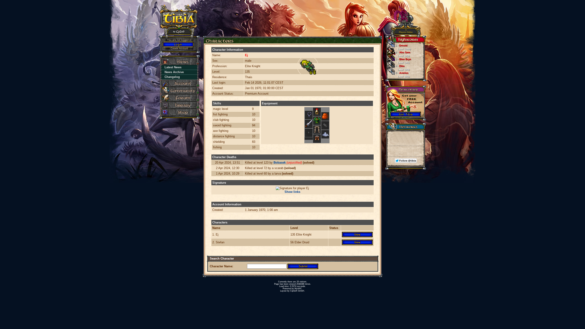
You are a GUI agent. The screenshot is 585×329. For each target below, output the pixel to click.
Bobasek (280, 162)
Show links (292, 192)
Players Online (406, 31)
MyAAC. (299, 288)
